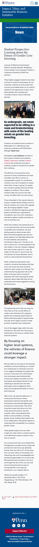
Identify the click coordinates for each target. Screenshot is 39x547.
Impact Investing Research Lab (23, 497)
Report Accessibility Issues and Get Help (20, 541)
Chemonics (14, 161)
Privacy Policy (24, 539)
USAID (6, 161)
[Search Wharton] (32, 3)
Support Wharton (19, 531)
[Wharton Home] (8, 3)
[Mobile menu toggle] (36, 3)
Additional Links (19, 513)
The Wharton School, (16, 537)
